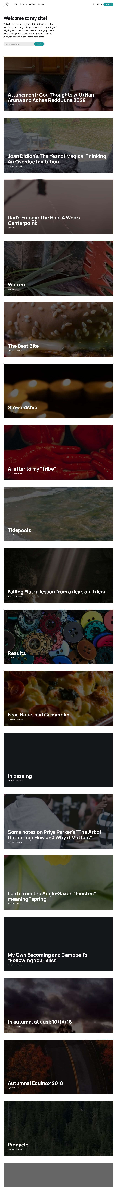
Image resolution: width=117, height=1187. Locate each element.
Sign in (99, 4)
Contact (41, 4)
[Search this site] (94, 4)
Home (16, 4)
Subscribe (108, 4)
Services (32, 4)
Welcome (23, 4)
